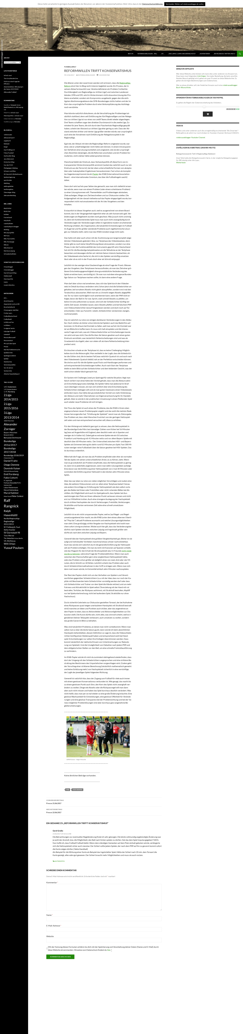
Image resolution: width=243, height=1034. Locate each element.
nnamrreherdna (9, 285)
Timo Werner (9, 535)
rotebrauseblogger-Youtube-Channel (190, 137)
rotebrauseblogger (86, 75)
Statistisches (8, 362)
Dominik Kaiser (12, 468)
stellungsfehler (9, 186)
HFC (19, 483)
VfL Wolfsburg (9, 541)
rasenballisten (8, 223)
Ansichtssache (8, 301)
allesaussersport (9, 138)
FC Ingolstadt (8, 480)
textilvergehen (8, 189)
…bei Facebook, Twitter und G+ (224, 53)
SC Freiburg (9, 527)
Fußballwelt (70, 67)
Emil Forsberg (11, 474)
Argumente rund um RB (11, 304)
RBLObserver (8, 248)
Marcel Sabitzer (11, 493)
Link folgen (201, 76)
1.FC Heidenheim (10, 387)
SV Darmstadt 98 (12, 532)
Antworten (60, 861)
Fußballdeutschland (10, 316)
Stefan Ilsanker (9, 530)
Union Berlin (18, 538)
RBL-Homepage (9, 242)
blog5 (6, 147)
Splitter (6, 359)
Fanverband (8, 217)
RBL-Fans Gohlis (9, 239)
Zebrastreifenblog (10, 195)
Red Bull (7, 519)
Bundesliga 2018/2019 (14, 455)
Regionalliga (14, 518)
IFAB (67, 789)
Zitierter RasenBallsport (12, 374)
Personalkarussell (9, 337)
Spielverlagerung (9, 177)
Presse (6, 346)
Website (50, 936)
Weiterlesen (181, 162)
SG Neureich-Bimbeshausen (13, 174)
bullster (6, 214)
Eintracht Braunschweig (11, 471)
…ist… (162, 53)
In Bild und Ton (9, 322)
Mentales (18, 119)
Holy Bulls (7, 220)
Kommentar (52, 882)
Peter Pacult (7, 496)
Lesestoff (7, 334)
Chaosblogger (8, 267)
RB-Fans (6, 236)
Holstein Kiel (8, 485)
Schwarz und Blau (10, 171)
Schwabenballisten (10, 254)
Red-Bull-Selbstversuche (12, 350)
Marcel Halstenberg (11, 490)
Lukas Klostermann (11, 487)
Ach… (6, 298)
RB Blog (6, 230)
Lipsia (6, 282)
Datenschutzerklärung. (152, 4)
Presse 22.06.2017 (54, 810)
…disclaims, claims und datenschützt (182, 53)
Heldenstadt (8, 276)
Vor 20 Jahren (8, 368)
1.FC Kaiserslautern (10, 389)
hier (108, 950)
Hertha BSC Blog (9, 156)
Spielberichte (8, 353)
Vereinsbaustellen (10, 365)
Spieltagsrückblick (10, 356)
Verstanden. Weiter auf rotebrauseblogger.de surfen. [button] (185, 4)
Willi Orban (9, 543)
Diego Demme (11, 464)
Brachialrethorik (9, 307)
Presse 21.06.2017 (55, 801)
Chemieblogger (9, 270)
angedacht (7, 141)
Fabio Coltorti (11, 477)
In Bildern (7, 325)
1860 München (9, 421)
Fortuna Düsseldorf (11, 483)
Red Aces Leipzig (9, 251)
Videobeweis (77, 789)
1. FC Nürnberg (9, 392)
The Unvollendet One (11, 78)
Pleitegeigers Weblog (11, 168)
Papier (95, 174)
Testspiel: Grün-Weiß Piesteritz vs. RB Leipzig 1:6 (13, 107)
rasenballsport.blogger (11, 226)
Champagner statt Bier (11, 310)
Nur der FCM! (8, 165)
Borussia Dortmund (12, 437)
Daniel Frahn (11, 460)
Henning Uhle (8, 116)
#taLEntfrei (7, 208)
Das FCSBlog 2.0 (9, 150)
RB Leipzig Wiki (9, 233)
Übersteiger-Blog (9, 192)
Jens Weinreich (9, 159)
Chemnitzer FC (9, 458)
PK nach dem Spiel (10, 343)
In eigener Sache (9, 328)
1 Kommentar (104, 75)
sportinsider (8, 180)
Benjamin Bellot (9, 435)
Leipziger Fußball (9, 331)
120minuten (8, 135)
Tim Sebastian (9, 538)
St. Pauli (17, 527)
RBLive (6, 245)
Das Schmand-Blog (10, 273)
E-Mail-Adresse (53, 925)
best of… (131, 53)
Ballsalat (6, 144)
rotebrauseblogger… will (147, 53)
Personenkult (8, 340)
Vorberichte (8, 371)
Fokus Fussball (9, 153)
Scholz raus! (8, 75)
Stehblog (7, 183)
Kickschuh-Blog (9, 162)
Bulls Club (7, 211)
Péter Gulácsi (17, 496)
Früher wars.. (8, 313)
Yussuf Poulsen (14, 548)
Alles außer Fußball (10, 92)
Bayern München (10, 432)
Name (49, 915)
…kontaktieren (204, 53)
